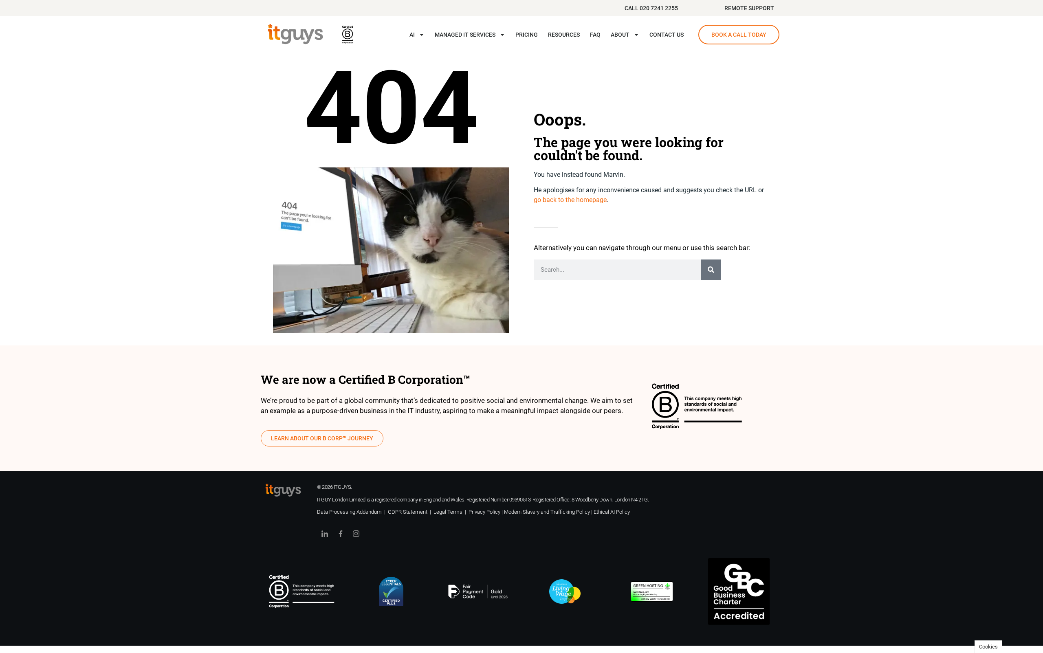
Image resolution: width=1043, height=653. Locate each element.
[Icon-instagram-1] (356, 533)
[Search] (711, 269)
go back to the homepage (570, 200)
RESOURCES (564, 34)
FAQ (595, 34)
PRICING (526, 34)
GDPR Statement (407, 512)
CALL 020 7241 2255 (651, 8)
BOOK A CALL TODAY (738, 34)
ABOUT (620, 34)
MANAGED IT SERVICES (465, 34)
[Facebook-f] (340, 533)
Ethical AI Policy (612, 512)
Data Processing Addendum (349, 512)
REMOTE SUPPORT (749, 8)
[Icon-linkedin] (324, 533)
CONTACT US (666, 34)
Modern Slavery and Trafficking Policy (547, 512)
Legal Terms (447, 512)
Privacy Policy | (486, 512)
